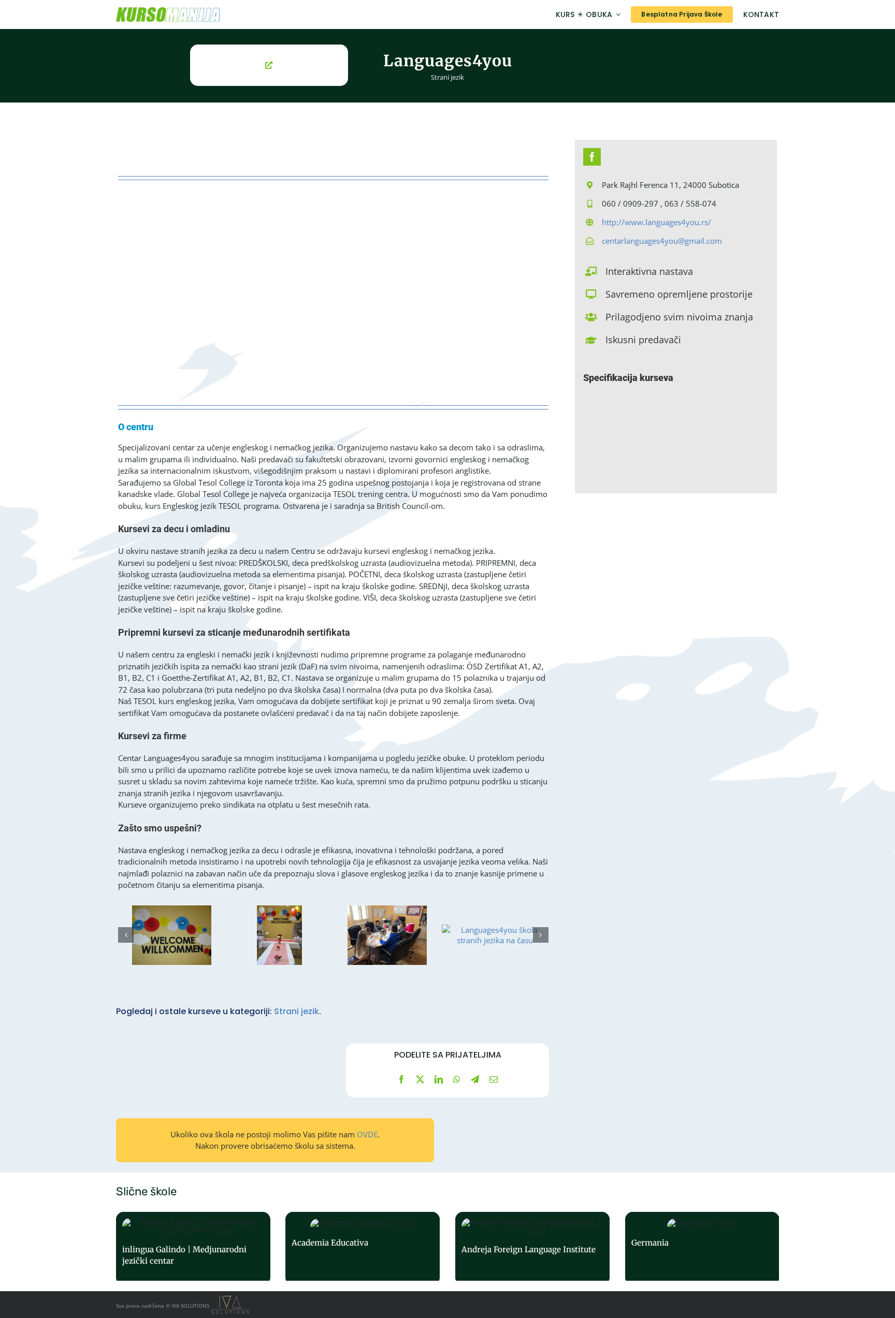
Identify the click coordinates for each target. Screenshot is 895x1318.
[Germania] (702, 1248)
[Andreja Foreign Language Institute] (532, 1248)
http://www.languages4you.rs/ (656, 222)
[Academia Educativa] (362, 1248)
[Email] (493, 1079)
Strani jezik (447, 77)
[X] (420, 1079)
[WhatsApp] (457, 1079)
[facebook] (592, 157)
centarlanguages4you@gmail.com (662, 241)
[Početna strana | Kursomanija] (218, 14)
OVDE (367, 1134)
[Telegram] (475, 1079)
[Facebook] (401, 1079)
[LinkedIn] (438, 1079)
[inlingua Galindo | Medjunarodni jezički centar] (193, 1248)
